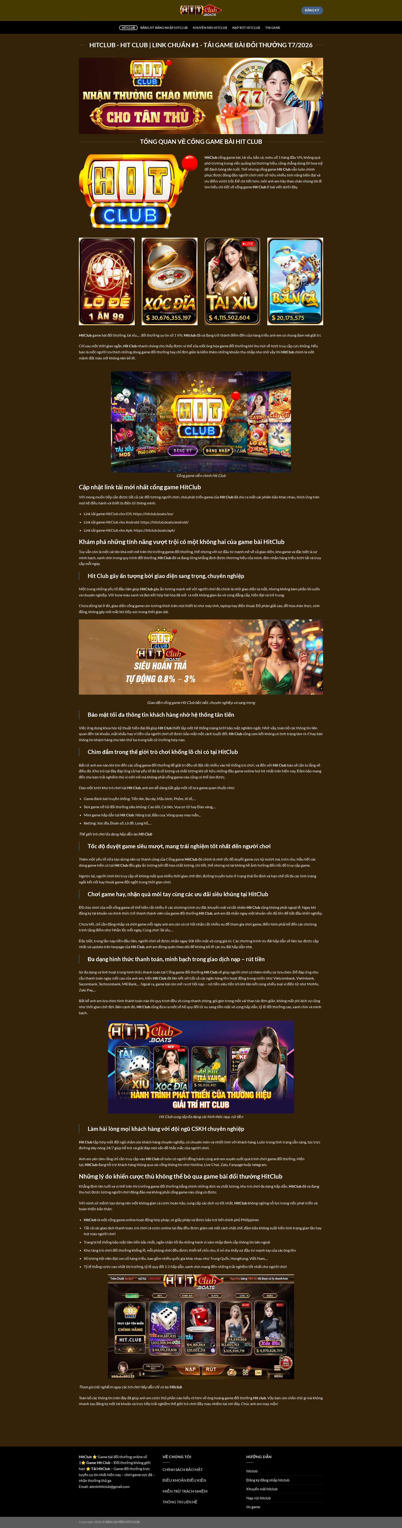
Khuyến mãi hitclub (210, 28)
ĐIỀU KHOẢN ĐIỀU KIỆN (184, 1480)
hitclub (128, 28)
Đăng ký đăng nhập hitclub (164, 28)
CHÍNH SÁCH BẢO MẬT (183, 1469)
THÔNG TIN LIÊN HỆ (180, 1502)
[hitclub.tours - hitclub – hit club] (201, 10)
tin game (272, 28)
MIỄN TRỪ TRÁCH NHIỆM (185, 1491)
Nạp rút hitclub (246, 28)
